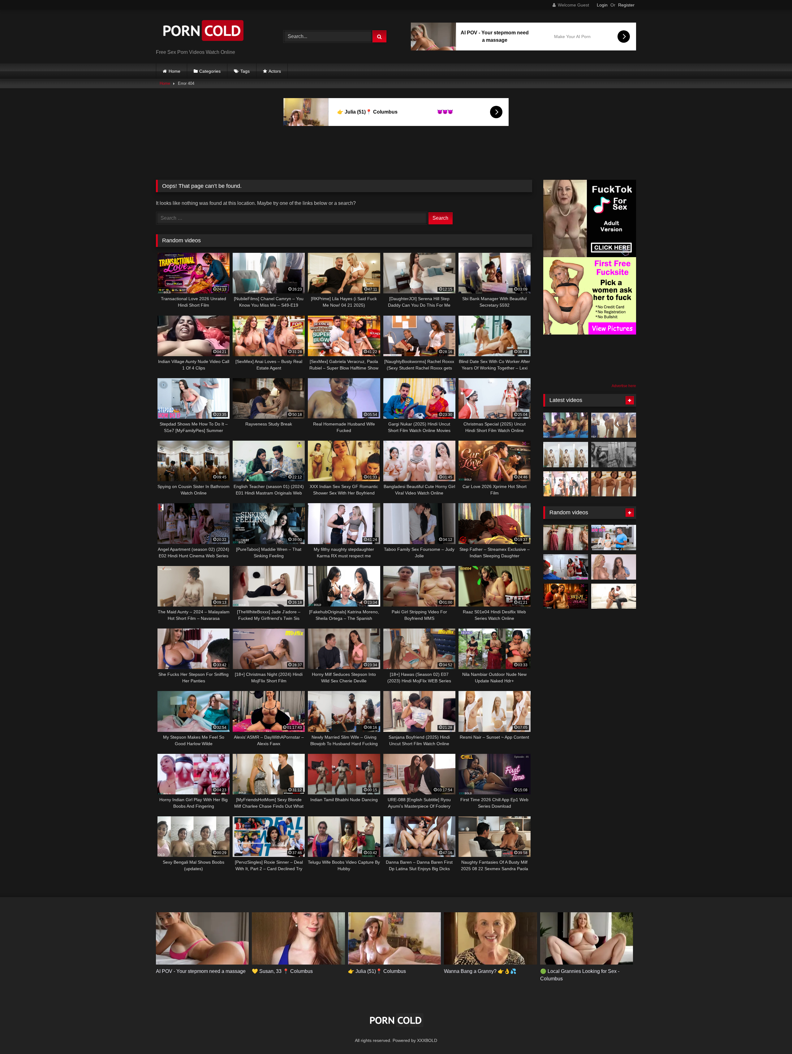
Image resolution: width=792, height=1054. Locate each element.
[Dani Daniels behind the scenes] (613, 567)
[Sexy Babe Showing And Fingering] (565, 454)
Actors (275, 71)
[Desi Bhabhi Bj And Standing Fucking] (565, 484)
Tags (245, 71)
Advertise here (624, 386)
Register (626, 4)
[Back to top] (773, 1036)
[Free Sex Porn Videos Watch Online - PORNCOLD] (202, 32)
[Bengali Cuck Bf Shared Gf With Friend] (565, 425)
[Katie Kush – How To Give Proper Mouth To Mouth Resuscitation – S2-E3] (613, 537)
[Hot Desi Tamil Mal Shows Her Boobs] (613, 454)
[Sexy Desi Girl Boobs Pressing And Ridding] (613, 484)
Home (174, 71)
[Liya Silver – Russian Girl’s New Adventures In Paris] (613, 596)
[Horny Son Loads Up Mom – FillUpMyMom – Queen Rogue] (565, 567)
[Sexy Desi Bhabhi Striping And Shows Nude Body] (613, 425)
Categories (210, 71)
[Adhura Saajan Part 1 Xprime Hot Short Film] (565, 596)
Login (602, 4)
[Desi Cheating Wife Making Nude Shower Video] (565, 537)
